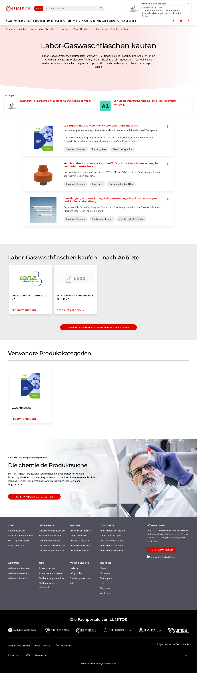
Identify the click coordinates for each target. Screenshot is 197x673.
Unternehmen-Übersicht (52, 550)
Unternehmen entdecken (52, 530)
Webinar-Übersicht (18, 578)
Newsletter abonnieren (20, 535)
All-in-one (105, 593)
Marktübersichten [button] (59, 20)
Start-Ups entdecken (50, 535)
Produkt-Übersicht (79, 550)
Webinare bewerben (18, 573)
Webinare (105, 588)
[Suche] (101, 8)
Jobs (102, 583)
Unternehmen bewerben (52, 545)
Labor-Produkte (78, 535)
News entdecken (16, 530)
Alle (37, 8)
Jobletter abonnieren (50, 573)
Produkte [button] (39, 20)
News (103, 568)
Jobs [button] (92, 20)
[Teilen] (173, 21)
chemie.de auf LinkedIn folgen (163, 557)
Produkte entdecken (80, 530)
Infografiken (76, 573)
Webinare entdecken (19, 568)
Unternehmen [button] (22, 20)
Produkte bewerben (80, 545)
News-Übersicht (16, 545)
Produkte (105, 573)
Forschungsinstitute (80, 578)
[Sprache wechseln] (181, 21)
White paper (106, 578)
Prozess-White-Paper (111, 540)
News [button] (9, 20)
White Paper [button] (80, 20)
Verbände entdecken (49, 540)
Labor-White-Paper (110, 535)
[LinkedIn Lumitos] (187, 655)
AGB (27, 655)
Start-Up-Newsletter (19, 540)
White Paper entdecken (112, 530)
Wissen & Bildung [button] (108, 20)
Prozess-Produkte (79, 540)
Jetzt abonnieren (161, 549)
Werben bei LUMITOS (19, 645)
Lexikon (74, 568)
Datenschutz (42, 655)
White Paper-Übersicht (112, 550)
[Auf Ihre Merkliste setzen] (168, 126)
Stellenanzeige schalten (51, 578)
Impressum (14, 655)
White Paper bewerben (112, 545)
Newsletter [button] (128, 20)
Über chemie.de (63, 645)
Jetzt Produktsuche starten (34, 496)
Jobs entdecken (47, 568)
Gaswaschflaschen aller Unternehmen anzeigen (98, 327)
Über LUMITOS (42, 645)
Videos (73, 583)
